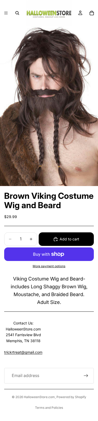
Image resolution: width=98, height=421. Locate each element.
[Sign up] (85, 375)
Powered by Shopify (71, 397)
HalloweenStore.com (39, 397)
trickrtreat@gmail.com (23, 352)
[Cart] (91, 13)
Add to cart (69, 239)
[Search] (17, 13)
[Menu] (6, 13)
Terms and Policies (49, 408)
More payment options (49, 266)
